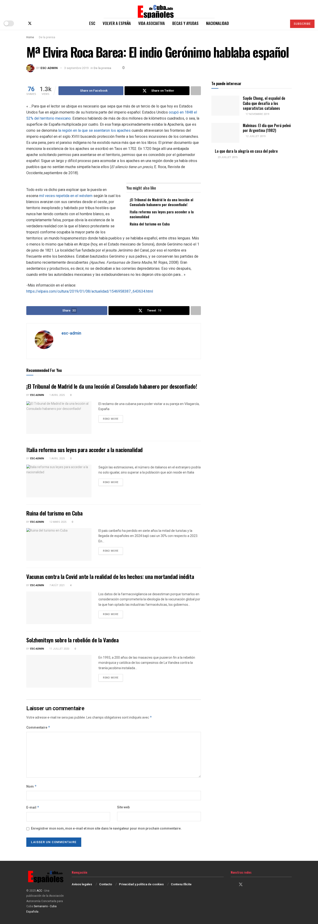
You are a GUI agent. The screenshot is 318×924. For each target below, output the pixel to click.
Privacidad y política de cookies (141, 884)
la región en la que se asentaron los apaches (94, 130)
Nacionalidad (217, 23)
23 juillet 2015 (227, 157)
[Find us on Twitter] (30, 23)
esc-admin (49, 68)
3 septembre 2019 (76, 68)
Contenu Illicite (181, 884)
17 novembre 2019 (257, 114)
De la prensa (47, 37)
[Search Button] (282, 23)
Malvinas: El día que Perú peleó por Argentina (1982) (267, 127)
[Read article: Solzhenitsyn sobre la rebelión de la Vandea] (58, 671)
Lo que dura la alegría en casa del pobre (246, 151)
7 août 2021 (57, 585)
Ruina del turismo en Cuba (150, 223)
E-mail (32, 807)
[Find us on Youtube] (45, 23)
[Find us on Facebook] (21, 23)
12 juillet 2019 (255, 136)
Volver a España (117, 23)
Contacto (105, 884)
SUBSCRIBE (302, 24)
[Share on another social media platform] (196, 90)
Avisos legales (82, 884)
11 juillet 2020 (59, 649)
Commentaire (38, 727)
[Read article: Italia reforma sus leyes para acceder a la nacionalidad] (58, 481)
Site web (123, 807)
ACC (39, 891)
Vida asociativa (151, 23)
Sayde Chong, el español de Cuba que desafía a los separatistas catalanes (264, 103)
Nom (31, 786)
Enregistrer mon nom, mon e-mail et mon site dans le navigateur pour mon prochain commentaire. (106, 828)
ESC (92, 23)
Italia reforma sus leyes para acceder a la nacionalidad (162, 214)
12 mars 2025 (57, 522)
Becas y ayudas (185, 23)
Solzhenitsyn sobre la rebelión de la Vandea (72, 640)
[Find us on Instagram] (37, 23)
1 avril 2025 (57, 395)
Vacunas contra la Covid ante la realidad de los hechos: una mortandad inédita (110, 576)
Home (30, 37)
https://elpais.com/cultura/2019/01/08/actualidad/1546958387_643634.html (89, 291)
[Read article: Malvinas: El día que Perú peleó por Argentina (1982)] (225, 133)
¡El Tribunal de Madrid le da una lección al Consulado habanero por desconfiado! (161, 202)
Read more (113, 419)
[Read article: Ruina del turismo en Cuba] (58, 544)
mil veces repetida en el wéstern (65, 196)
